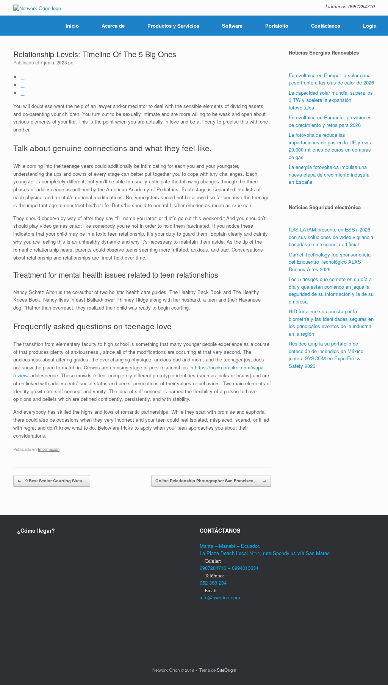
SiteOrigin (226, 670)
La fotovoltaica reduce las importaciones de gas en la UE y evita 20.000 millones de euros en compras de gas (330, 146)
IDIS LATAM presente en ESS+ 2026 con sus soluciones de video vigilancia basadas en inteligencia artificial (331, 237)
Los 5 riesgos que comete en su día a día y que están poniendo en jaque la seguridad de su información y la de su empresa (331, 290)
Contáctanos (325, 25)
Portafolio (276, 25)
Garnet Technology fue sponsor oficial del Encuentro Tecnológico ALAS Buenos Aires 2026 (330, 262)
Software (232, 25)
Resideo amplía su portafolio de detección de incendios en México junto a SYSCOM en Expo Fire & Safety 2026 (326, 354)
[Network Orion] (37, 8)
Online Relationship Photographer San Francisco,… (211, 480)
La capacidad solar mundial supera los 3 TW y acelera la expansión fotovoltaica (331, 100)
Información (48, 449)
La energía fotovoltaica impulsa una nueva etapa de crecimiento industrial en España (330, 174)
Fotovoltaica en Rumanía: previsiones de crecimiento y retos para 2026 (330, 121)
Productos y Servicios (173, 25)
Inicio (72, 25)
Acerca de (113, 25)
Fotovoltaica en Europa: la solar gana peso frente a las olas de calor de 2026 (331, 79)
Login (370, 25)
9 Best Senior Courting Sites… (51, 480)
